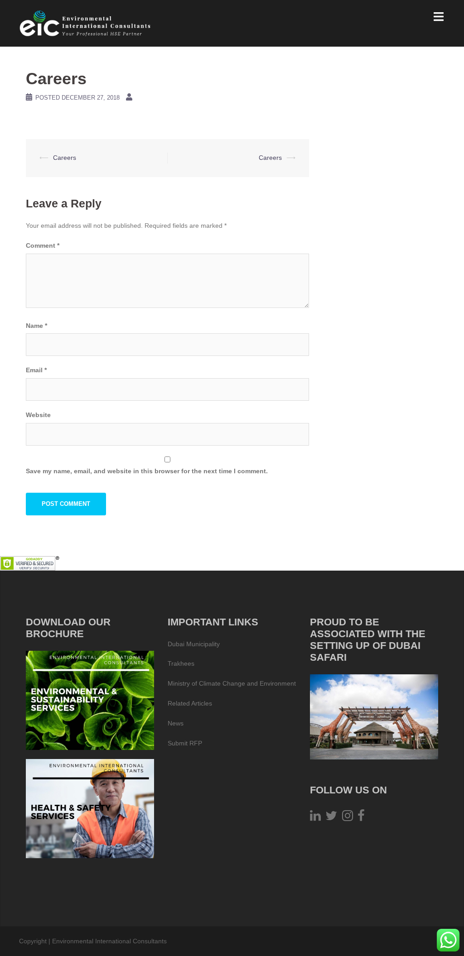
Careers (64, 157)
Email (36, 370)
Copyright (33, 941)
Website (38, 414)
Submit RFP (185, 743)
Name (36, 325)
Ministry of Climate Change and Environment (232, 683)
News (176, 723)
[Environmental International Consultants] (85, 22)
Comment (42, 245)
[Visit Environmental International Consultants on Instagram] (347, 817)
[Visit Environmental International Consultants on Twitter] (331, 817)
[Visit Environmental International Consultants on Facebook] (361, 817)
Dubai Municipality (194, 644)
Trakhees (181, 663)
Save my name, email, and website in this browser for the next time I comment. (147, 471)
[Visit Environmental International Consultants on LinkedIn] (315, 817)
